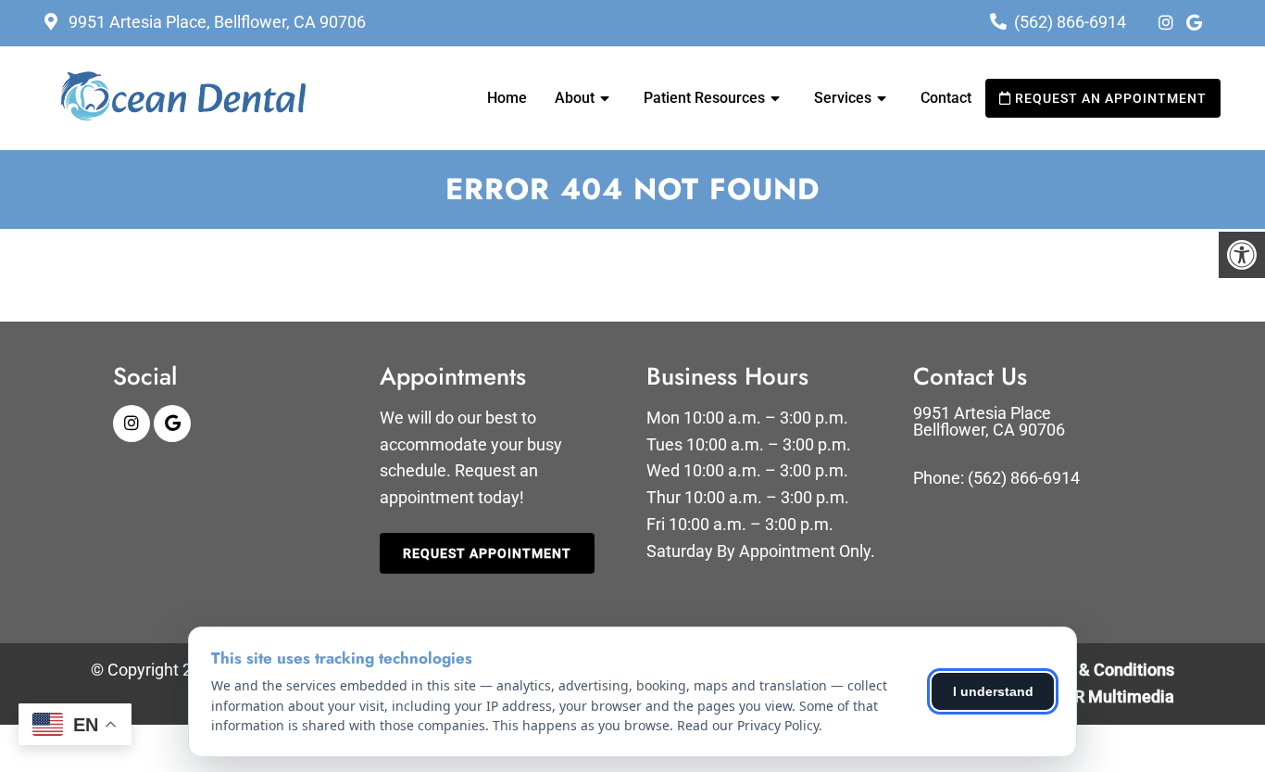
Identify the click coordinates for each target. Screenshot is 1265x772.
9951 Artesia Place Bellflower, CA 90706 (989, 421)
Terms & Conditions (1101, 669)
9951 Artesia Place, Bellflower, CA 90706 (215, 22)
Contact (946, 98)
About (575, 98)
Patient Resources (704, 98)
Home (507, 98)
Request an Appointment (1109, 98)
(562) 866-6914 (1070, 22)
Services (842, 98)
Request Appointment (487, 553)
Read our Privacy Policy (748, 725)
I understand (993, 691)
